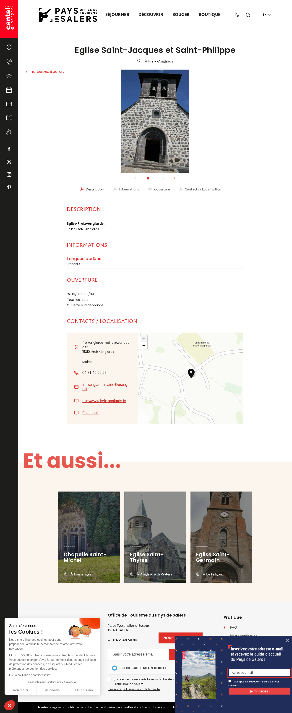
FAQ (233, 627)
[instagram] (9, 174)
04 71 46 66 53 (94, 373)
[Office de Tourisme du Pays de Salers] (9, 19)
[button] (174, 178)
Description (95, 189)
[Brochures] (9, 118)
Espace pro (160, 707)
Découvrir (150, 14)
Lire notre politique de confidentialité (134, 689)
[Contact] (9, 104)
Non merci (20, 690)
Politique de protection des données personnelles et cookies (107, 707)
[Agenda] (9, 90)
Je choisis (52, 690)
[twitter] (9, 161)
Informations (129, 189)
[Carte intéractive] (9, 47)
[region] (145, 668)
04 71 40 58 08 (125, 640)
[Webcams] (9, 62)
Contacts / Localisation (203, 189)
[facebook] (9, 149)
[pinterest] (9, 187)
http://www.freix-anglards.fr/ (104, 401)
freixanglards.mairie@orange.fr (104, 387)
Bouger (181, 14)
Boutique (210, 14)
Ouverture (162, 189)
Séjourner (117, 14)
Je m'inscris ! (260, 691)
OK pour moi (84, 690)
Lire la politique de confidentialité (29, 675)
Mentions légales (49, 707)
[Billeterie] (9, 132)
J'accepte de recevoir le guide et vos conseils (253, 683)
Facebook (90, 413)
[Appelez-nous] (237, 15)
